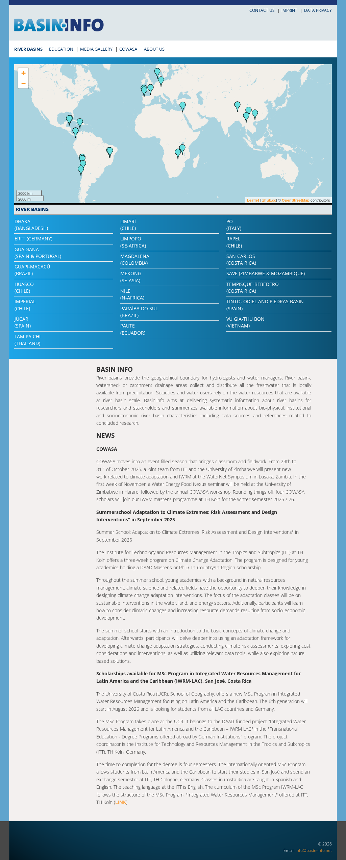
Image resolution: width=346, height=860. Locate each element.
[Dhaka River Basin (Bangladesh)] (237, 106)
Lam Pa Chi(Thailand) (28, 339)
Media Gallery (96, 49)
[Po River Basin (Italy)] (161, 81)
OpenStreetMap (296, 200)
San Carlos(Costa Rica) (241, 259)
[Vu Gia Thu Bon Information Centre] (255, 114)
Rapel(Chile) (234, 242)
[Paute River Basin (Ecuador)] (75, 132)
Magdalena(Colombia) (134, 259)
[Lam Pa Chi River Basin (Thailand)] (246, 117)
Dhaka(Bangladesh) (31, 224)
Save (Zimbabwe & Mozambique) (265, 273)
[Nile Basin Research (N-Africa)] (182, 107)
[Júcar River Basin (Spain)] (150, 89)
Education (61, 49)
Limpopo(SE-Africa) (133, 242)
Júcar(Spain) (23, 322)
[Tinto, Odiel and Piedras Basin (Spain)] (144, 91)
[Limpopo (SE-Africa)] (178, 154)
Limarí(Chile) (128, 224)
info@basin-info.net (314, 850)
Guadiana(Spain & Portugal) (38, 252)
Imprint (289, 10)
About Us (154, 49)
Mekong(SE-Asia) (130, 276)
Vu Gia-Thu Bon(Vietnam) (245, 322)
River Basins (28, 49)
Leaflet (253, 200)
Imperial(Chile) (25, 304)
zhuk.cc (269, 200)
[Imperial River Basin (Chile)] (81, 170)
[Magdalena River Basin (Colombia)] (80, 123)
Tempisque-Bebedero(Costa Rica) (252, 287)
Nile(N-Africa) (132, 294)
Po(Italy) (233, 224)
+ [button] (23, 73)
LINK (120, 802)
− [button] (23, 83)
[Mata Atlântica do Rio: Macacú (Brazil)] (110, 152)
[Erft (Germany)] (157, 73)
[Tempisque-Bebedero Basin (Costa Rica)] (69, 120)
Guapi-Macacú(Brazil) (32, 270)
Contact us (262, 10)
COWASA (128, 49)
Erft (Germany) (33, 238)
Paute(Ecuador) (132, 329)
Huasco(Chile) (24, 287)
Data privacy (318, 10)
